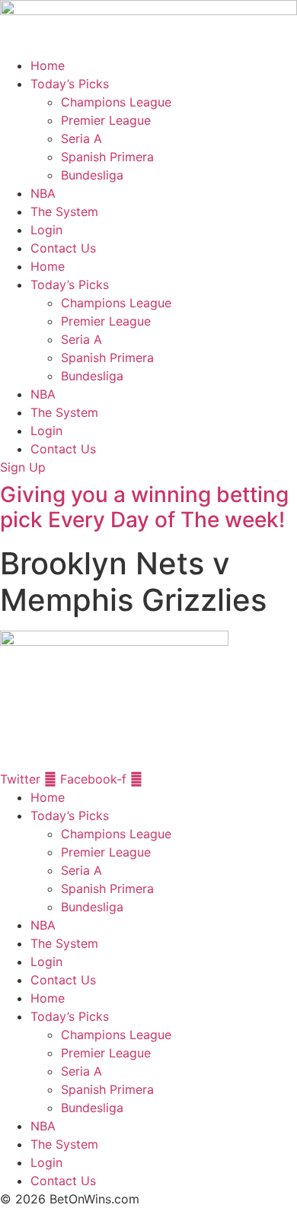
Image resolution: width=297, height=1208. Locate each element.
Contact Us (63, 248)
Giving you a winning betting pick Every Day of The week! (144, 507)
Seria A (81, 138)
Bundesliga (92, 175)
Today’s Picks (69, 83)
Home (47, 65)
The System (64, 211)
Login (46, 229)
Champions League (116, 102)
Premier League (106, 120)
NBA (43, 193)
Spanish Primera (107, 156)
